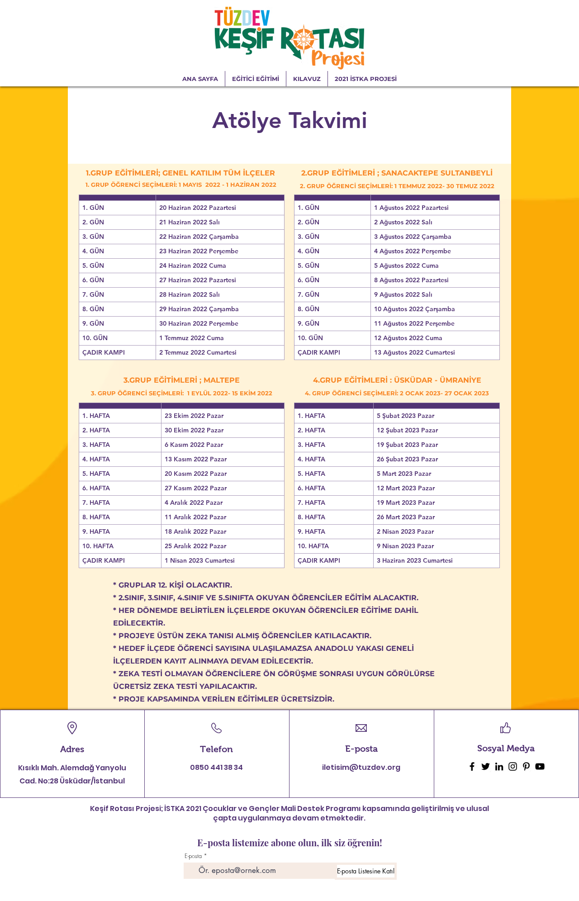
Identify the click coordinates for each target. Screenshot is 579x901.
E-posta (193, 856)
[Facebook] (472, 766)
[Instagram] (512, 766)
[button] (365, 78)
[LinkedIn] (499, 766)
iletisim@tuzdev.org (361, 767)
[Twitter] (485, 766)
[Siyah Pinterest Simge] (526, 766)
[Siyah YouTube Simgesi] (540, 766)
